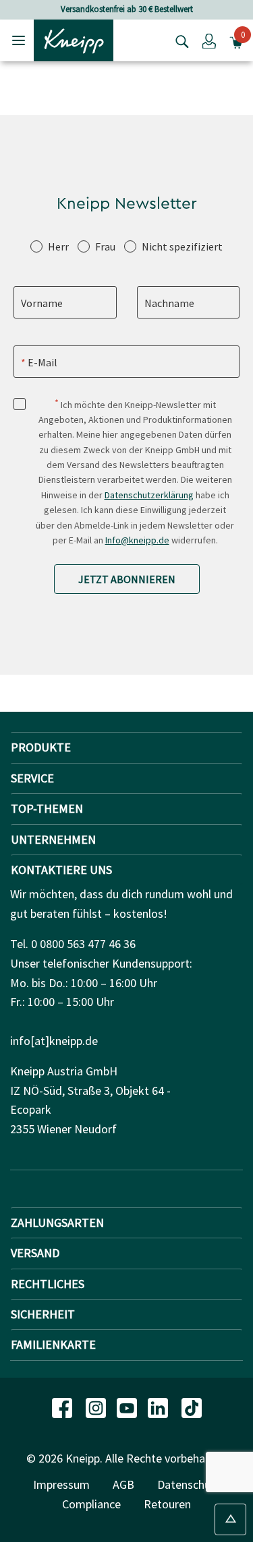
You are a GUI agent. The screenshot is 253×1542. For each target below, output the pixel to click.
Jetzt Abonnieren (126, 579)
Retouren (167, 1504)
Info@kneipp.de (137, 540)
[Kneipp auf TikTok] (191, 1407)
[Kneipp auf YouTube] (128, 1407)
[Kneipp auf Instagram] (97, 1407)
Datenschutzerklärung (149, 495)
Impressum (61, 1484)
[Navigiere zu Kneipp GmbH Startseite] (73, 39)
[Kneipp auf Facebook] (63, 1407)
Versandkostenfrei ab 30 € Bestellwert (127, 9)
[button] (209, 40)
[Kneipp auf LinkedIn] (159, 1407)
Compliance (91, 1504)
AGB (123, 1484)
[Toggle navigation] (18, 40)
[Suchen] (179, 40)
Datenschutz (189, 1484)
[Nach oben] (230, 1519)
